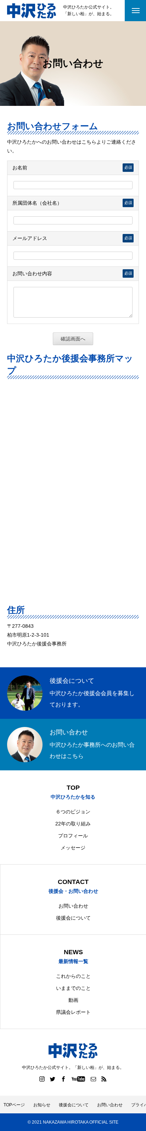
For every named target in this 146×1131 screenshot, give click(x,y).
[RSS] (104, 1078)
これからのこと (73, 976)
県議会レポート (73, 1012)
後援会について (73, 917)
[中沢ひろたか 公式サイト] (31, 10)
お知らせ (41, 1104)
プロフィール (73, 835)
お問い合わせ (73, 905)
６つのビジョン (73, 811)
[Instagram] (42, 1078)
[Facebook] (63, 1078)
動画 (73, 1000)
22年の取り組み (73, 823)
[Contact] (93, 1078)
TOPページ (14, 1104)
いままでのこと (73, 988)
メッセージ (73, 847)
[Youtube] (78, 1078)
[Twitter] (52, 1078)
